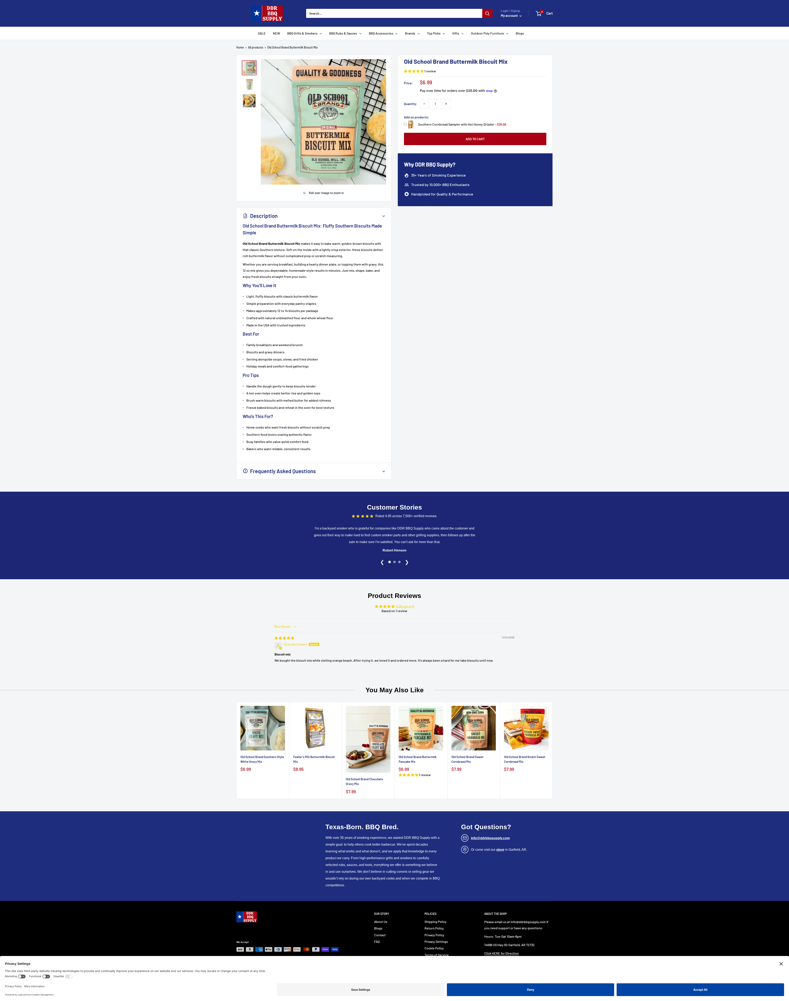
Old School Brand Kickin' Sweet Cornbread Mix (524, 759)
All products (255, 47)
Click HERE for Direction (501, 953)
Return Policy (434, 928)
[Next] (552, 750)
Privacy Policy (434, 935)
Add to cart (475, 139)
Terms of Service (436, 955)
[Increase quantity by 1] (446, 103)
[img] (284, 638)
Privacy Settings (436, 941)
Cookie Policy (434, 948)
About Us (380, 922)
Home (240, 47)
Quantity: (410, 104)
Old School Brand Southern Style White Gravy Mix (262, 759)
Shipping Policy (435, 922)
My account (509, 15)
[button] (414, 71)
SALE (262, 33)
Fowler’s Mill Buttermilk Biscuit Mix (314, 759)
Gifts (455, 33)
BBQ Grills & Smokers (302, 33)
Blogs (520, 33)
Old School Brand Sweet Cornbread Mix (467, 759)
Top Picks (434, 33)
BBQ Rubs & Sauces (343, 33)
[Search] (487, 13)
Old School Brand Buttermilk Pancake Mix (418, 759)
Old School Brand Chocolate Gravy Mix (364, 781)
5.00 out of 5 (405, 606)
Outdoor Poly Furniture (487, 33)
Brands (410, 33)
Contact (380, 935)
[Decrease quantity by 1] (424, 103)
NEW (276, 33)
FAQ (377, 941)
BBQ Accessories (381, 33)
